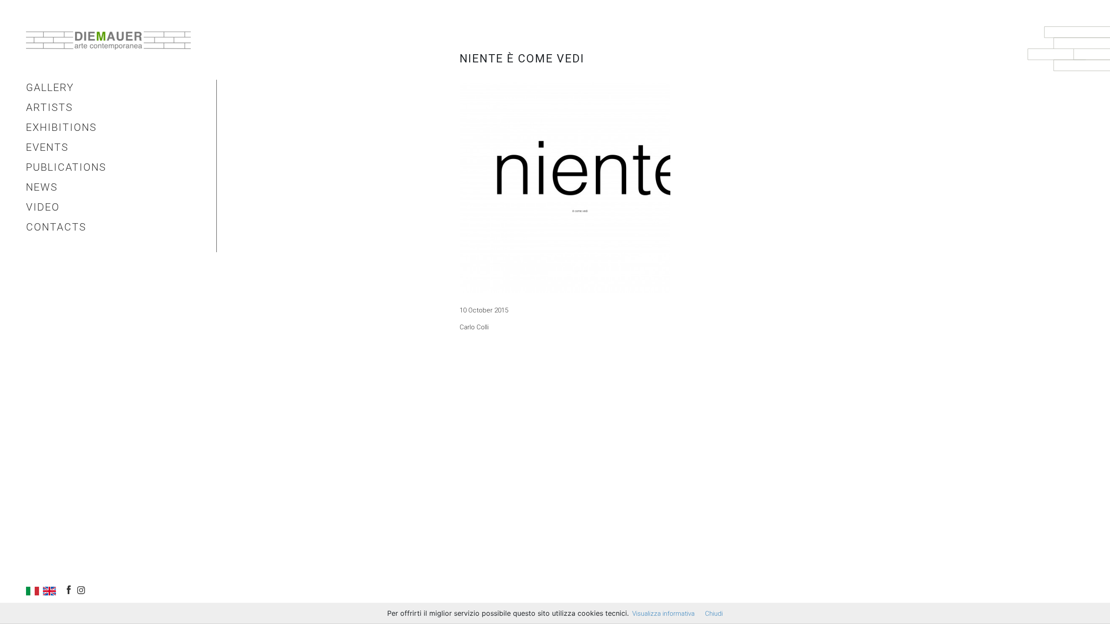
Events (47, 147)
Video (43, 207)
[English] (49, 591)
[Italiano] (32, 591)
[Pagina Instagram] (81, 589)
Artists (49, 107)
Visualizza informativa (663, 614)
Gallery (50, 87)
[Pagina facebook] (69, 588)
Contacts (56, 227)
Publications (66, 167)
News (42, 187)
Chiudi (714, 614)
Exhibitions (61, 127)
